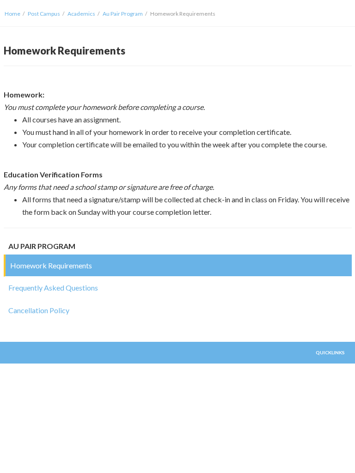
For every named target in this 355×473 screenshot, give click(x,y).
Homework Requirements (51, 265)
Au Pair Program (123, 13)
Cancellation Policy (38, 310)
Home (12, 13)
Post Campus (44, 13)
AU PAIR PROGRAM (41, 246)
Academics (81, 13)
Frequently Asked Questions (53, 287)
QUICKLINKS (330, 352)
